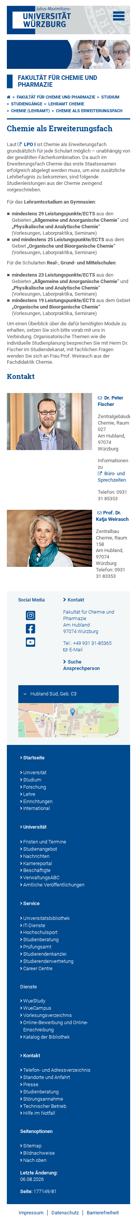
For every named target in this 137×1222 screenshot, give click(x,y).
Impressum (31, 1213)
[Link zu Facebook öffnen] (27, 629)
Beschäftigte (37, 870)
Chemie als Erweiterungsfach (89, 110)
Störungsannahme (43, 1099)
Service (31, 903)
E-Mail (76, 649)
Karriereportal (37, 863)
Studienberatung (41, 939)
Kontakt (76, 600)
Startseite (34, 758)
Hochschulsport (40, 932)
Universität (34, 772)
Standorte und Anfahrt (46, 1077)
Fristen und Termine (44, 842)
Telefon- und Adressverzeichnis (57, 1070)
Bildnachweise (39, 1153)
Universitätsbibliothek (46, 918)
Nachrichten (36, 856)
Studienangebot (40, 849)
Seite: (26, 1191)
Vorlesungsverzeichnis (47, 1015)
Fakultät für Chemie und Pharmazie (56, 97)
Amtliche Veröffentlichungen (53, 885)
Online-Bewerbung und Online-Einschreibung (55, 1026)
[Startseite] (9, 97)
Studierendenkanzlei (45, 954)
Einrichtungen (38, 801)
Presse (30, 1084)
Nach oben (34, 1160)
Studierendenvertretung (48, 961)
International (36, 808)
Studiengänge (26, 104)
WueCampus (37, 1008)
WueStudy (34, 1001)
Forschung (34, 787)
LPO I (30, 144)
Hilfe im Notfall (39, 1113)
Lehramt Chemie (66, 104)
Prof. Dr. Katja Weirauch (112, 516)
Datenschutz (65, 1213)
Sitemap (32, 1146)
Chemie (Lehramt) (30, 110)
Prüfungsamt (37, 947)
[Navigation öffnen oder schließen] (118, 16)
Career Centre (38, 968)
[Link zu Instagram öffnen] (27, 615)
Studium (110, 97)
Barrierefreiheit (103, 1213)
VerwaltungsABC (41, 877)
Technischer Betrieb (44, 1106)
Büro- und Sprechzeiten (112, 477)
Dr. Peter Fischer (110, 401)
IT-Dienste (34, 925)
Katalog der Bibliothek (46, 1037)
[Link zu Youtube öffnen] (27, 642)
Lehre (29, 794)
